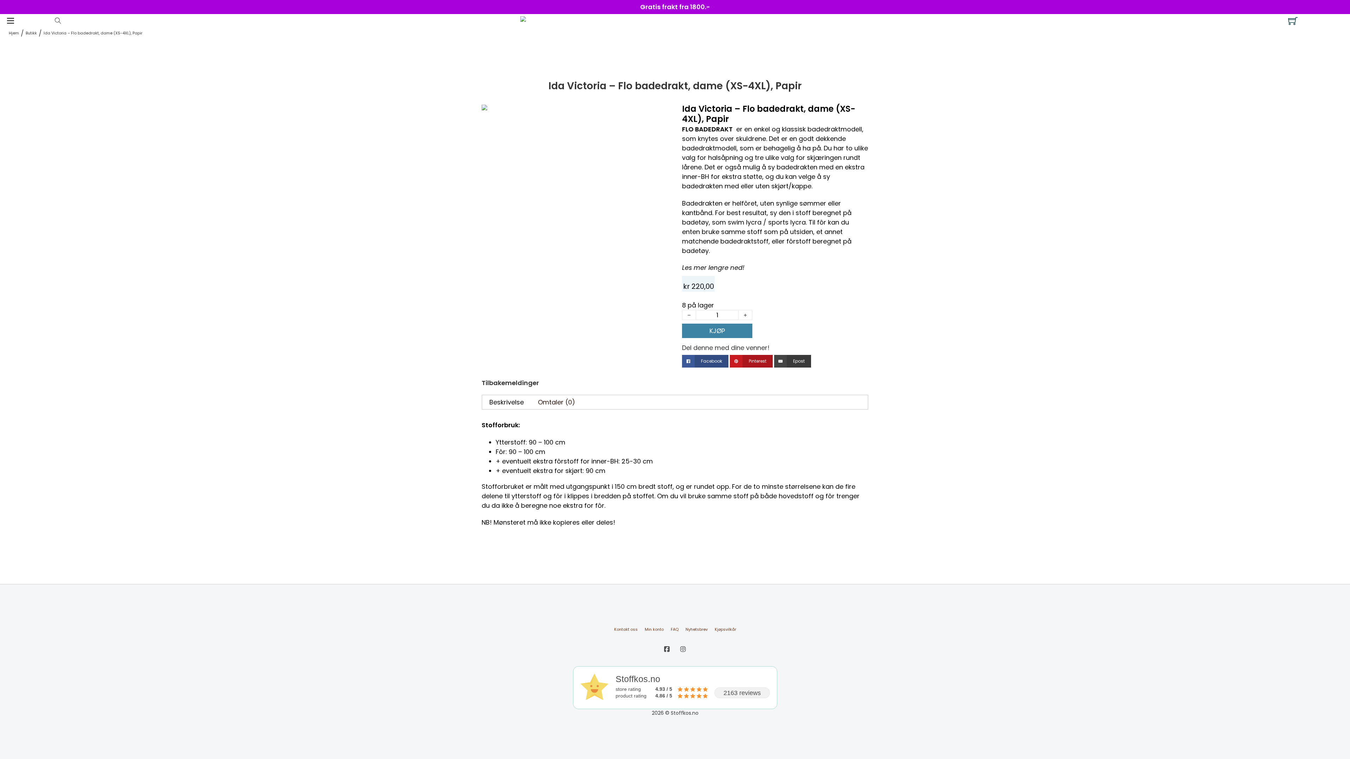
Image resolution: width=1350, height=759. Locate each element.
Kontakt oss (626, 629)
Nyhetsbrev (697, 629)
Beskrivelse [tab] (506, 402)
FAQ (675, 629)
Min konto (654, 629)
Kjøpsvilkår (725, 629)
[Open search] (58, 20)
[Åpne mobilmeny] (10, 21)
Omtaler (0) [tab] (556, 402)
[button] (658, 113)
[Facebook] (667, 649)
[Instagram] (683, 649)
